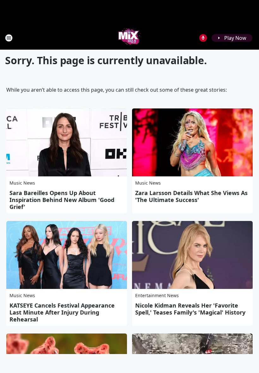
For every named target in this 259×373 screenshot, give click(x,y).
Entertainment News (157, 295)
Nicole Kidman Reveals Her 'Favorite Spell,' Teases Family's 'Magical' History (190, 309)
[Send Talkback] (203, 38)
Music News (22, 183)
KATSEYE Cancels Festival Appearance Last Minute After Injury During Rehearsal (62, 312)
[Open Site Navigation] (9, 38)
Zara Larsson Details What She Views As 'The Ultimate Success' (191, 196)
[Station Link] (129, 38)
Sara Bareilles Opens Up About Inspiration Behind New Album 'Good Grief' (61, 199)
